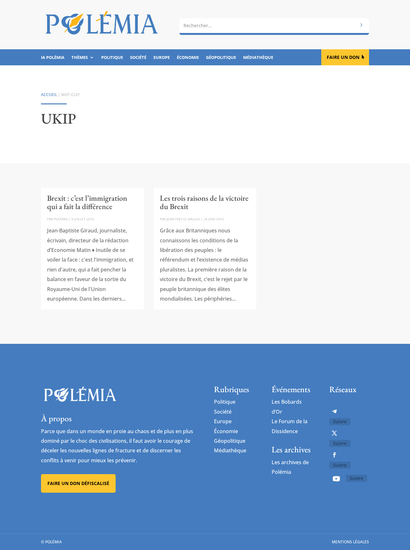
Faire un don (343, 57)
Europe (161, 57)
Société (138, 57)
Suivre (340, 421)
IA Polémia (52, 57)
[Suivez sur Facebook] (334, 455)
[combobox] (274, 25)
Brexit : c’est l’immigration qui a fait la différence (87, 202)
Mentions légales (350, 542)
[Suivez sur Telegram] (334, 411)
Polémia (61, 219)
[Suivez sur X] (334, 433)
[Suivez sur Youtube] (336, 479)
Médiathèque (258, 57)
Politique (112, 57)
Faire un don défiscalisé (78, 483)
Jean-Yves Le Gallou (183, 219)
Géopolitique (221, 57)
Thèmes (79, 57)
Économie (188, 57)
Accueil (49, 94)
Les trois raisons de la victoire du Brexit (204, 202)
